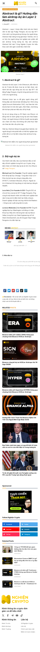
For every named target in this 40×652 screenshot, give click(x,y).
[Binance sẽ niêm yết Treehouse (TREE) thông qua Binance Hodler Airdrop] (7, 572)
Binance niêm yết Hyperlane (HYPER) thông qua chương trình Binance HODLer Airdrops (20, 391)
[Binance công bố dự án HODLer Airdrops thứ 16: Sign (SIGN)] (20, 350)
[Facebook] (5, 291)
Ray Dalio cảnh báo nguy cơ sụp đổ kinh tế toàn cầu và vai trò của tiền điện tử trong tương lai (19, 446)
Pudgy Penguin (9, 168)
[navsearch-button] (36, 3)
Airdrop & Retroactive (10, 9)
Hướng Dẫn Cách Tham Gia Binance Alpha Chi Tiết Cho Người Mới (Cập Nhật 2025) (19, 419)
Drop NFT (6, 24)
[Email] (25, 291)
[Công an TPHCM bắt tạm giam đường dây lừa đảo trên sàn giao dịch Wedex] (7, 549)
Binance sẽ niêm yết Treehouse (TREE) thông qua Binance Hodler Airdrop (25, 572)
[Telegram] (17, 291)
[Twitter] (9, 291)
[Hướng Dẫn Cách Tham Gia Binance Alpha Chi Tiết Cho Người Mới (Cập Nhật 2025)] (20, 405)
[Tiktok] (21, 291)
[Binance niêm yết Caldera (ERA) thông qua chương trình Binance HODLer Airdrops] (20, 322)
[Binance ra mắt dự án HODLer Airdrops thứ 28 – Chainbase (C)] (7, 584)
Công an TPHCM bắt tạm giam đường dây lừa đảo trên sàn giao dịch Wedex (25, 549)
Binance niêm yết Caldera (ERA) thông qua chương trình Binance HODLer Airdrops (18, 336)
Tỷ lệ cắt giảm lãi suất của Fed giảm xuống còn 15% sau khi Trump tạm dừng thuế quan (19, 474)
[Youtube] (13, 291)
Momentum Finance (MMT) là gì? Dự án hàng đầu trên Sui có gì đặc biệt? (25, 560)
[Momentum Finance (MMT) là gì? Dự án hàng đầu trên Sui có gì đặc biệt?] (7, 560)
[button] (3, 3)
